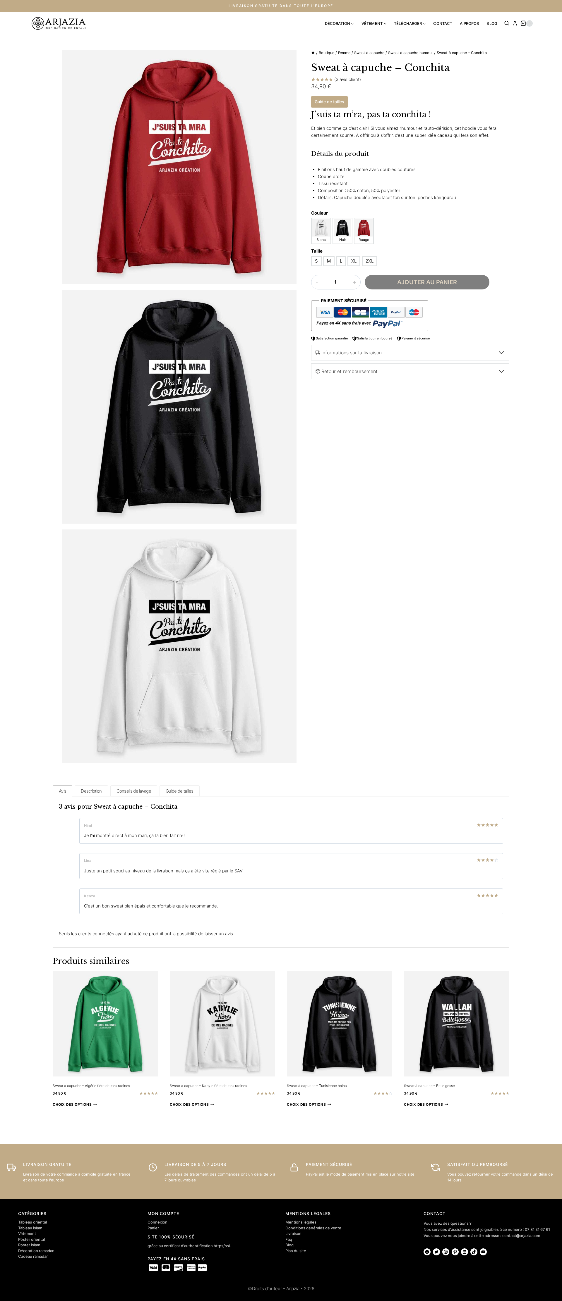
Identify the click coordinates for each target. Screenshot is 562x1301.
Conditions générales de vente (313, 1228)
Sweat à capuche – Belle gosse (429, 1085)
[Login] (515, 23)
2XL (369, 261)
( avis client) (347, 79)
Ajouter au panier (427, 282)
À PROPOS (469, 23)
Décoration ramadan (36, 1250)
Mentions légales (300, 1222)
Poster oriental (31, 1239)
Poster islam (29, 1245)
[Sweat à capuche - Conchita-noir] (179, 407)
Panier (153, 1228)
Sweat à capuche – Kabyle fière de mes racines (208, 1085)
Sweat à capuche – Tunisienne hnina (317, 1085)
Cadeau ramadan (33, 1256)
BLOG (491, 23)
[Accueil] (313, 53)
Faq (288, 1239)
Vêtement (27, 1233)
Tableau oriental (32, 1222)
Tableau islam (30, 1228)
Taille (317, 251)
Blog (289, 1245)
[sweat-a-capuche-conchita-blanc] (179, 646)
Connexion (157, 1222)
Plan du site (295, 1250)
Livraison (293, 1233)
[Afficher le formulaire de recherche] (506, 23)
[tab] (62, 790)
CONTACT (442, 23)
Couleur (319, 213)
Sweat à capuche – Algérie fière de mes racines (91, 1085)
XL (354, 261)
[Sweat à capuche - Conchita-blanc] (179, 167)
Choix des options (72, 1104)
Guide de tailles (329, 101)
